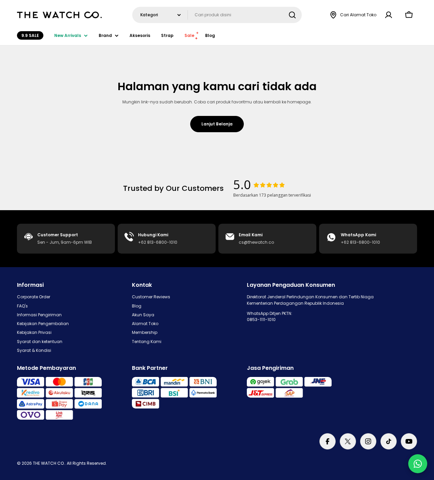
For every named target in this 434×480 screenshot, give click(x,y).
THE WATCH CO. (49, 463)
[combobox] (217, 15)
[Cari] (292, 15)
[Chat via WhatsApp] (417, 463)
